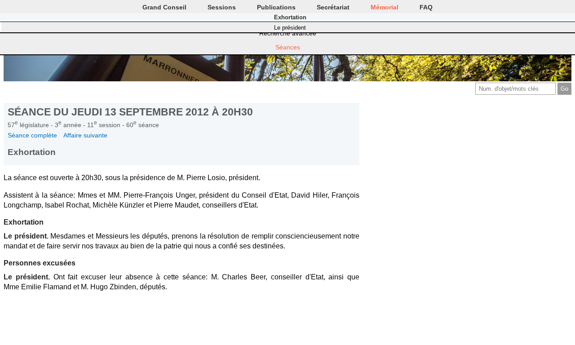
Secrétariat (333, 7)
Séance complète (32, 135)
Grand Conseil (164, 7)
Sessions (222, 7)
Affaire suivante (85, 135)
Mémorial (384, 7)
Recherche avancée (287, 33)
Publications (276, 7)
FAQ (426, 7)
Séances (287, 47)
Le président (290, 27)
